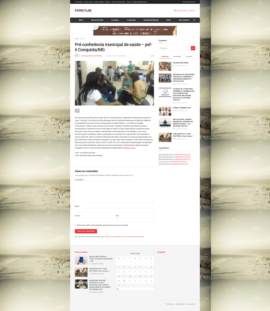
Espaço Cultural (88, 2)
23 (119, 281)
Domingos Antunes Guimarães (92, 56)
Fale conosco (184, 20)
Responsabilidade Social (139, 2)
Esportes (107, 2)
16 (119, 276)
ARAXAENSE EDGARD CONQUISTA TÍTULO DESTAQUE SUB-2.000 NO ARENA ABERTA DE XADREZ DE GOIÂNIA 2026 (100, 285)
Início (81, 20)
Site (117, 216)
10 (124, 272)
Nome (77, 206)
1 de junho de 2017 (111, 56)
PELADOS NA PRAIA (180, 63)
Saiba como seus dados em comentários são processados (124, 237)
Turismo (128, 2)
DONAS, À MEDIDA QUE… (182, 108)
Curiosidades (79, 2)
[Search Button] (193, 48)
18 (129, 276)
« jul (117, 289)
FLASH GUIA (131, 20)
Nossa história (97, 20)
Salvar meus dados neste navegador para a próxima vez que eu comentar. (103, 225)
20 (140, 276)
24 (124, 281)
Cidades (82, 38)
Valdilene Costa (129, 148)
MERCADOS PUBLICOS (183, 155)
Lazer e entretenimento (118, 2)
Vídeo (168, 20)
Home (76, 38)
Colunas (114, 20)
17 (124, 276)
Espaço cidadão (99, 2)
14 (145, 272)
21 (145, 276)
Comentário (80, 180)
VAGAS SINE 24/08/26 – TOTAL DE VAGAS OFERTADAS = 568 (101, 259)
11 (129, 272)
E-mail (78, 216)
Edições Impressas (151, 20)
